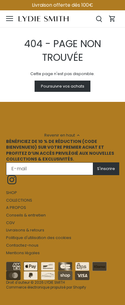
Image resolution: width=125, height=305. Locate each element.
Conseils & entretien (26, 215)
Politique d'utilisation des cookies (38, 238)
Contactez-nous (22, 245)
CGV (10, 223)
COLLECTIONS (19, 200)
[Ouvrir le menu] (9, 18)
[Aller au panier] (112, 18)
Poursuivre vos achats (62, 86)
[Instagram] (11, 179)
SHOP (11, 193)
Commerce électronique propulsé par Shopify (46, 287)
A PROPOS (16, 207)
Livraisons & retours (25, 230)
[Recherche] (99, 18)
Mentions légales (23, 253)
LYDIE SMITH (55, 282)
